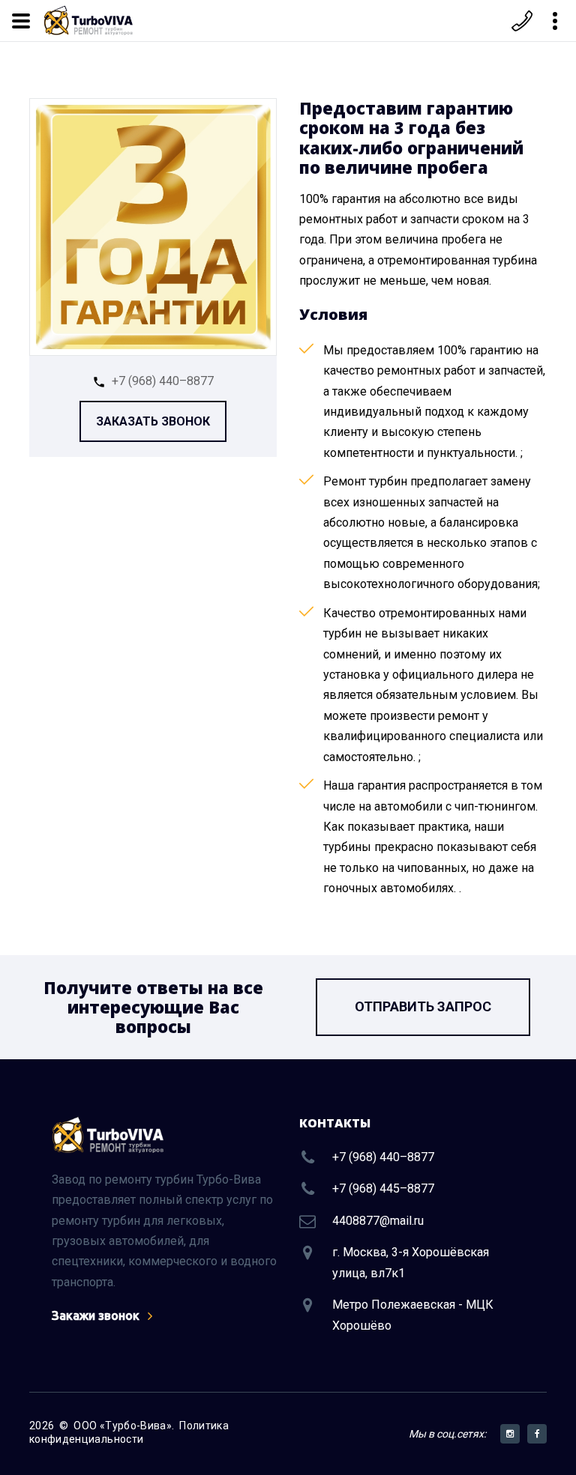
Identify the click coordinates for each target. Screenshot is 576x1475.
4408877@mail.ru (378, 1221)
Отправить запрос (423, 1006)
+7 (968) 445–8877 (383, 1188)
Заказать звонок (153, 421)
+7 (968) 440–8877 (163, 381)
